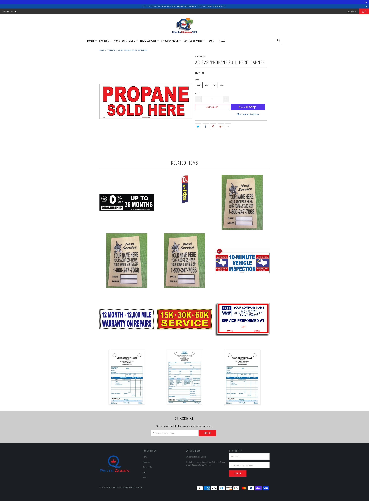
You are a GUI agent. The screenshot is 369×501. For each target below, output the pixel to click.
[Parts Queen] (184, 25)
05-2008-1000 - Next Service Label (242, 202)
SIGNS (132, 40)
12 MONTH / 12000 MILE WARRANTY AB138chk (126, 319)
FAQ (144, 472)
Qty (197, 93)
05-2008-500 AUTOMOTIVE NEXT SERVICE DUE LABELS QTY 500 (184, 260)
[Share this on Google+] (221, 126)
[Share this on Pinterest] (213, 126)
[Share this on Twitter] (198, 126)
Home (117, 40)
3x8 (206, 85)
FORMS (91, 40)
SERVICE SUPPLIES (193, 40)
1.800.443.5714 (9, 11)
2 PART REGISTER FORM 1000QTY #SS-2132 (126, 377)
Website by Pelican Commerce (129, 487)
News (145, 477)
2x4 (221, 85)
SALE (124, 40)
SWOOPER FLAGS (170, 40)
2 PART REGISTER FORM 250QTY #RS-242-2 (184, 377)
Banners (104, 40)
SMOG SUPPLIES (148, 40)
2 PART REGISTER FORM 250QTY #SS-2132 (242, 377)
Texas (211, 40)
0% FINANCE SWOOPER (184, 189)
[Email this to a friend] (228, 126)
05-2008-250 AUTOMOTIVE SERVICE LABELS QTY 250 (126, 260)
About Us (146, 462)
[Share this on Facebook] (206, 126)
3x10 (199, 85)
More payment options (248, 114)
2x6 (214, 85)
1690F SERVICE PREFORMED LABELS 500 (242, 319)
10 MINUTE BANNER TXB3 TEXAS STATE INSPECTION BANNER (242, 260)
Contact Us (147, 467)
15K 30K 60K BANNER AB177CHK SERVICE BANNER (184, 319)
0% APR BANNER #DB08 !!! (126, 202)
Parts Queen (111, 487)
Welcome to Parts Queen (196, 457)
